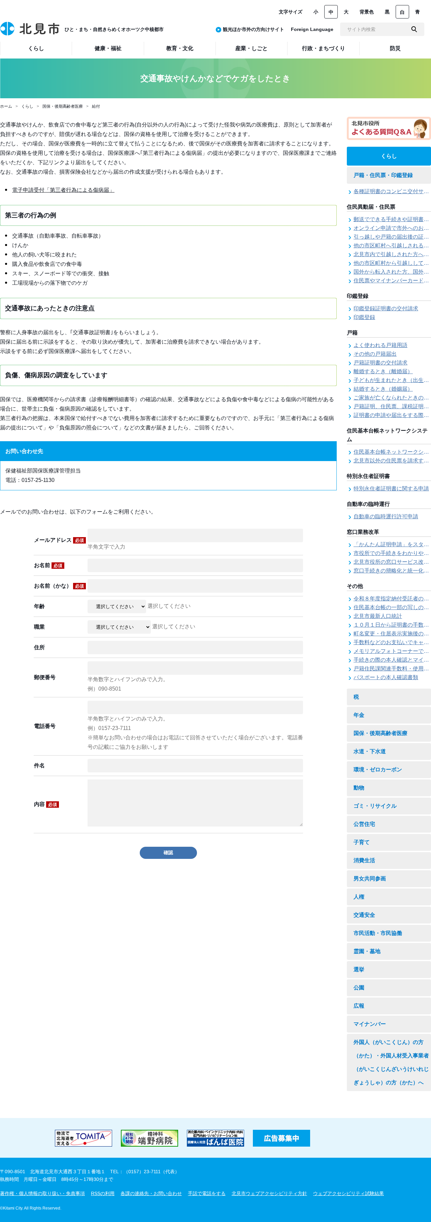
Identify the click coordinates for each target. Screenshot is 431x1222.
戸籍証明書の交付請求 (380, 362)
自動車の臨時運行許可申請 (386, 516)
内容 (45, 804)
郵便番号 (45, 677)
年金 (359, 715)
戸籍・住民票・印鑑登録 (383, 175)
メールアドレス (59, 540)
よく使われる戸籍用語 (380, 345)
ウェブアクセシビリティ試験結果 (348, 1193)
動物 (359, 788)
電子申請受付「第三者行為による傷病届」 (63, 190)
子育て (362, 842)
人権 (359, 897)
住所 (39, 647)
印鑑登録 (364, 317)
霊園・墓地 (367, 951)
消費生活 (364, 860)
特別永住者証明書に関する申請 (391, 488)
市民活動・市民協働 (378, 933)
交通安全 (364, 915)
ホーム (6, 106)
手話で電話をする (207, 1193)
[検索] (414, 29)
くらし (27, 106)
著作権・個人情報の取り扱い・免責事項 (42, 1193)
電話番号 (45, 726)
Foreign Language (312, 29)
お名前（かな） (59, 586)
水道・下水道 (370, 751)
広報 (359, 1006)
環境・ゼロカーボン (378, 769)
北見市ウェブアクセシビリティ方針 (269, 1193)
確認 (168, 852)
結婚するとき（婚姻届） (383, 389)
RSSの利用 (102, 1193)
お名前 (48, 565)
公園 (359, 987)
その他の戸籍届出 (375, 354)
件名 (39, 765)
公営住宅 (364, 824)
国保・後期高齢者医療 (62, 106)
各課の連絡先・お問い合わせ (151, 1193)
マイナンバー (370, 1024)
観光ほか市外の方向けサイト (253, 29)
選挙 (359, 969)
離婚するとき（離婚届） (383, 371)
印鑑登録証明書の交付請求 (386, 308)
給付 (96, 106)
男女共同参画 (370, 878)
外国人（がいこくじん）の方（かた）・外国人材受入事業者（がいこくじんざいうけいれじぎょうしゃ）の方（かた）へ (391, 1062)
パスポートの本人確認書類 (386, 677)
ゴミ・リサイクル (375, 806)
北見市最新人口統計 (378, 616)
